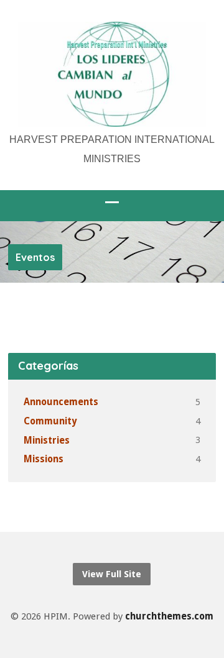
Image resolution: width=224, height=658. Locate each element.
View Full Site (111, 574)
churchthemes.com (169, 616)
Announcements (61, 402)
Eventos (35, 257)
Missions (43, 459)
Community (50, 421)
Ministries (47, 440)
